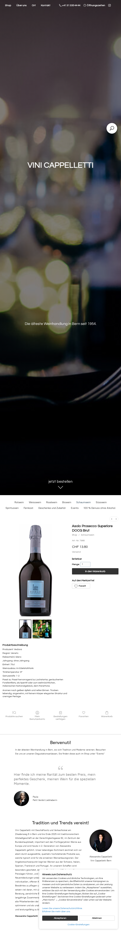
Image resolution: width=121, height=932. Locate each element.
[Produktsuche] (112, 128)
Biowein (66, 502)
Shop (8, 5)
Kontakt (45, 5)
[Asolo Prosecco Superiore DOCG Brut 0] (25, 629)
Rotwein (19, 502)
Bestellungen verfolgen (60, 717)
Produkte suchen (14, 716)
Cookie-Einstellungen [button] (78, 924)
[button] (81, 585)
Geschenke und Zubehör (52, 507)
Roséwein (51, 502)
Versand (76, 552)
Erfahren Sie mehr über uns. (56, 911)
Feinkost (28, 507)
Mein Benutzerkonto (37, 717)
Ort (34, 5)
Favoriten (84, 716)
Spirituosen (12, 507)
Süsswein (101, 502)
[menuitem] (111, 519)
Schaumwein (83, 502)
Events (75, 507)
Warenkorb (106, 716)
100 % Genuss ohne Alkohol (99, 507)
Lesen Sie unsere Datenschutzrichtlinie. (62, 908)
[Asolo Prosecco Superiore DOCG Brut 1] (42, 629)
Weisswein (35, 502)
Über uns (21, 5)
